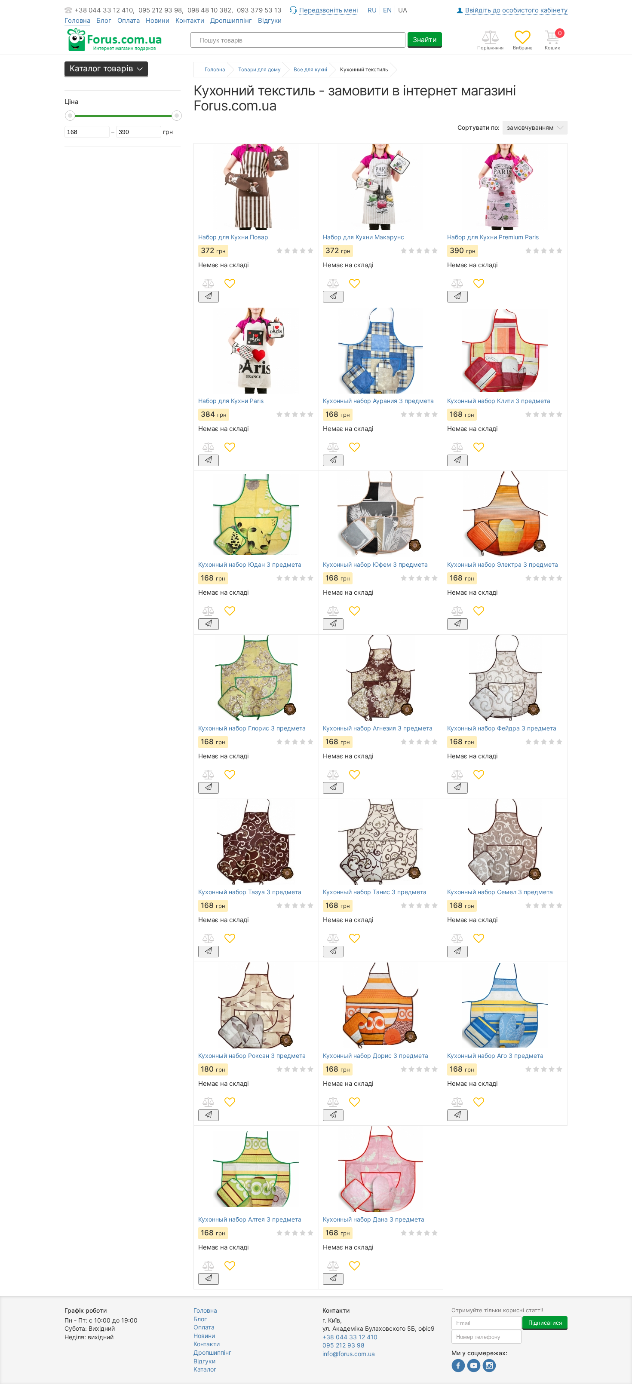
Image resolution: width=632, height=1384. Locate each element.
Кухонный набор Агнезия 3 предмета (378, 728)
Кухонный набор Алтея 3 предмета (249, 1219)
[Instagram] (489, 1367)
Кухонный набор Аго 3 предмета (495, 1055)
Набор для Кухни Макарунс (363, 237)
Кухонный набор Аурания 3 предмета (378, 400)
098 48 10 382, (210, 10)
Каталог (204, 1369)
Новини (157, 20)
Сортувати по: (478, 127)
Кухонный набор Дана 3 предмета (373, 1219)
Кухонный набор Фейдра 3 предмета (501, 728)
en (387, 10)
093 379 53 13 (259, 10)
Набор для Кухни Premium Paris (493, 237)
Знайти (425, 39)
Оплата (128, 20)
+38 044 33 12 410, (104, 10)
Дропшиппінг (231, 20)
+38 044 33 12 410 (349, 1337)
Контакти (189, 20)
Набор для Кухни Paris (231, 400)
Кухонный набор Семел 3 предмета (500, 892)
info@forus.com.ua (348, 1353)
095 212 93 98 (343, 1345)
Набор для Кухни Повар (233, 237)
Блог (103, 20)
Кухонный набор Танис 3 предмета (374, 892)
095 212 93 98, (161, 10)
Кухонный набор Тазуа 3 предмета (249, 892)
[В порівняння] (208, 283)
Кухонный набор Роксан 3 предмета (252, 1055)
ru (372, 10)
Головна (205, 1310)
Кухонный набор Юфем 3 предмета (375, 564)
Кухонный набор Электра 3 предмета (502, 564)
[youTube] (474, 1367)
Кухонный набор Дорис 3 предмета (375, 1055)
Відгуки (270, 20)
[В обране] (229, 283)
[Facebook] (458, 1367)
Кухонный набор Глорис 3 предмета (252, 728)
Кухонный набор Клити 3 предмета (498, 400)
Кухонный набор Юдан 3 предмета (249, 564)
